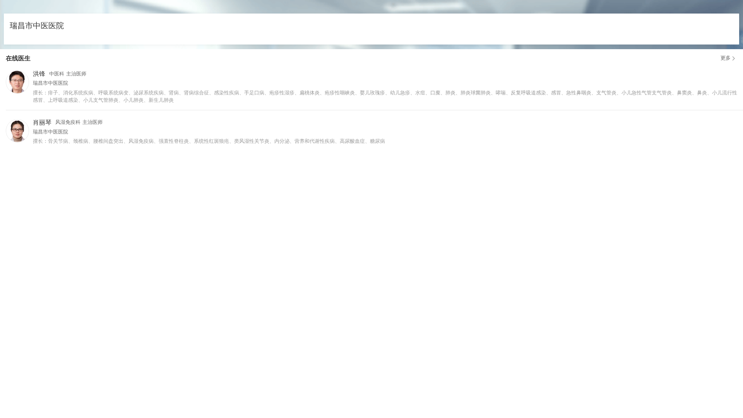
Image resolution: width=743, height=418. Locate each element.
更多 (726, 58)
